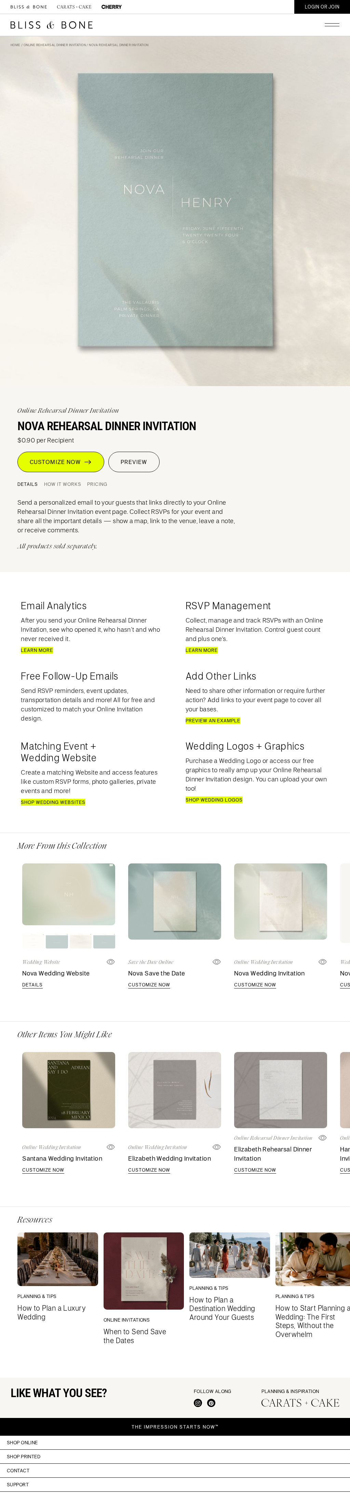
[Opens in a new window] (217, 962)
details (32, 985)
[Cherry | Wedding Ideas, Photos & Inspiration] (112, 7)
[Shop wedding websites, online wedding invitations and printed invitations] (52, 25)
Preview (134, 462)
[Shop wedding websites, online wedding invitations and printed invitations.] (29, 7)
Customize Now (57, 462)
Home (16, 45)
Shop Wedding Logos (214, 800)
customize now (149, 985)
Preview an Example (213, 721)
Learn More (37, 650)
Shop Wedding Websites (53, 802)
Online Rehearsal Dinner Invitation (55, 45)
